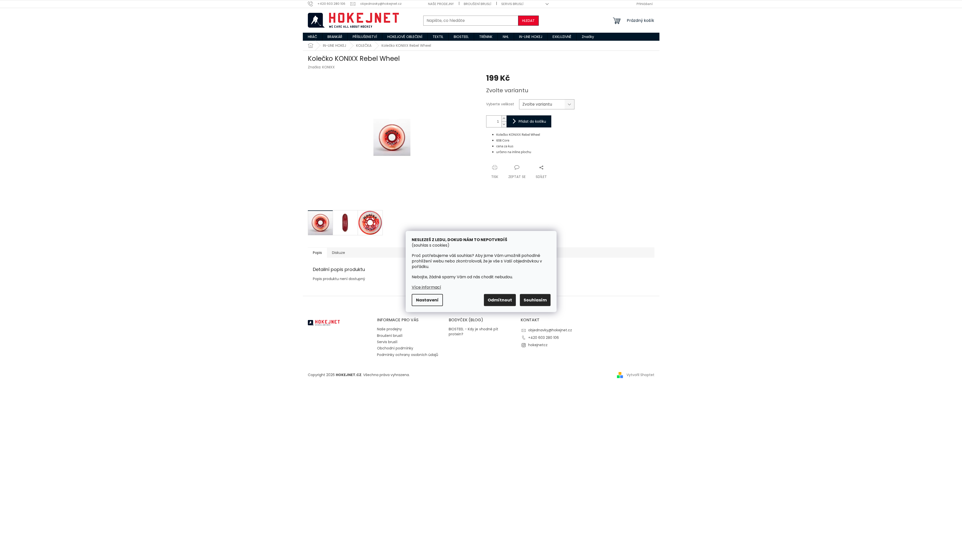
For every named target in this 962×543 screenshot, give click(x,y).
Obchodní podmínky (395, 348)
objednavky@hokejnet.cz (550, 330)
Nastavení (427, 300)
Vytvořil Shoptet (640, 374)
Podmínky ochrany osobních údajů (407, 354)
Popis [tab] (317, 252)
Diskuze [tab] (338, 252)
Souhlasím (535, 300)
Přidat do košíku (532, 121)
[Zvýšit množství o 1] (504, 118)
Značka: (321, 67)
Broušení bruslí (477, 4)
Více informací (426, 287)
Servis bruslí (512, 4)
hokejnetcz (538, 344)
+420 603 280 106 (543, 337)
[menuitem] (312, 37)
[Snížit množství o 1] (504, 124)
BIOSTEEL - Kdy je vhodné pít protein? (473, 331)
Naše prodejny (441, 4)
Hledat (528, 20)
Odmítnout (500, 300)
